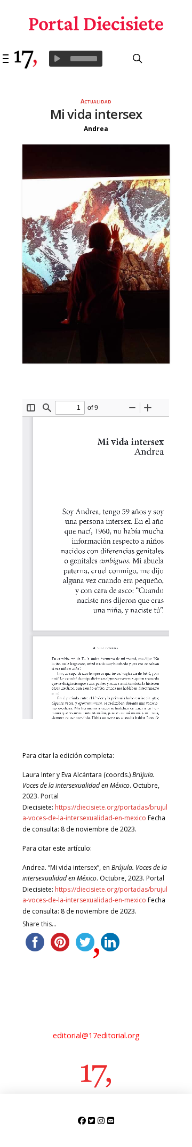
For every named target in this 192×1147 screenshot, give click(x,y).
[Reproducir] (57, 59)
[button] (6, 58)
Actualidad (96, 101)
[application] (75, 59)
